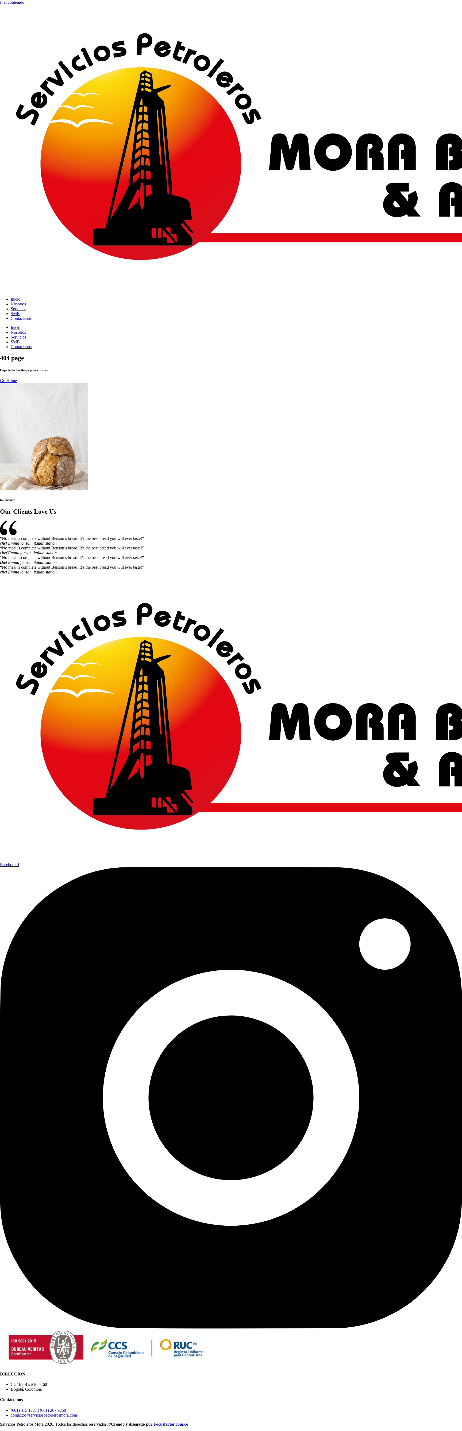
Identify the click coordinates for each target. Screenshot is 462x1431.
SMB (15, 313)
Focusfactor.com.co (170, 1424)
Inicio (15, 299)
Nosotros (18, 304)
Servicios (18, 308)
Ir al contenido (12, 2)
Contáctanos (21, 318)
